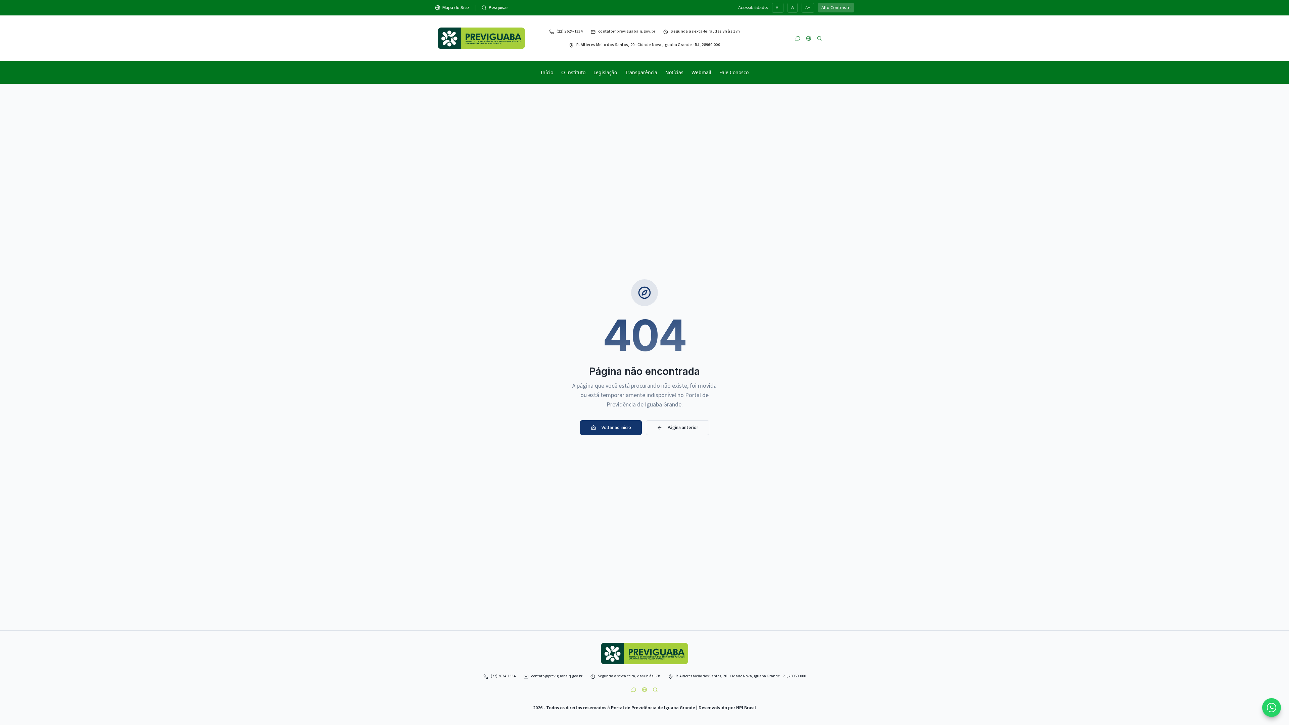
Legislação (605, 72)
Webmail (701, 72)
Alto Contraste (836, 7)
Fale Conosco (734, 72)
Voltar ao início (616, 427)
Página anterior (683, 427)
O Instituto (573, 72)
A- (778, 7)
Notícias (674, 72)
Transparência (641, 72)
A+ (807, 7)
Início (547, 72)
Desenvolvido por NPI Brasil (727, 708)
